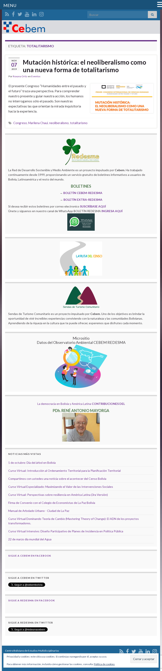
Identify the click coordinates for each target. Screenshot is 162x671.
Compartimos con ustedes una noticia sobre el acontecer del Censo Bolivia (57, 478)
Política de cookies (104, 664)
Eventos (35, 76)
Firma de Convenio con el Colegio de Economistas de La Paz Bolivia (51, 502)
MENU (9, 5)
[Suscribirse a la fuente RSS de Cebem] (7, 13)
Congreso (20, 123)
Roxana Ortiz (20, 76)
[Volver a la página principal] (81, 27)
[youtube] (27, 13)
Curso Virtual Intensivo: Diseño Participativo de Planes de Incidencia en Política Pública (65, 531)
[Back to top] (152, 646)
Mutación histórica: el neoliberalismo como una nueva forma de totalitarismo (84, 65)
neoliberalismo (59, 123)
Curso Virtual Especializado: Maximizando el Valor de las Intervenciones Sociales (60, 486)
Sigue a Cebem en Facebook (29, 555)
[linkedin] (34, 13)
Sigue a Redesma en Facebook (31, 600)
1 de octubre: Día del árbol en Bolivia (32, 462)
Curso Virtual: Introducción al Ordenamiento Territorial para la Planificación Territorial (64, 470)
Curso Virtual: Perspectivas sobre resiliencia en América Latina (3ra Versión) (58, 494)
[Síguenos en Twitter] (20, 13)
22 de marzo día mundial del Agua (29, 539)
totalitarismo (79, 123)
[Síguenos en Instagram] (41, 13)
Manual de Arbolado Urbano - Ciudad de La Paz (38, 510)
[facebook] (13, 13)
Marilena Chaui (38, 123)
